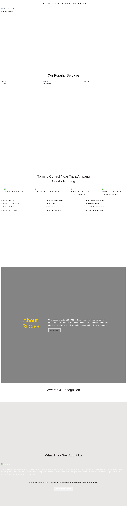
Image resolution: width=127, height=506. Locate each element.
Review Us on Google (63, 488)
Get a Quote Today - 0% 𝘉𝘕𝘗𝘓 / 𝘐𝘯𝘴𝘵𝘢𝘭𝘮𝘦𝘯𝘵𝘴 (63, 3)
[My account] (121, 10)
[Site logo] (10, 10)
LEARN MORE (54, 330)
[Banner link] (22, 82)
